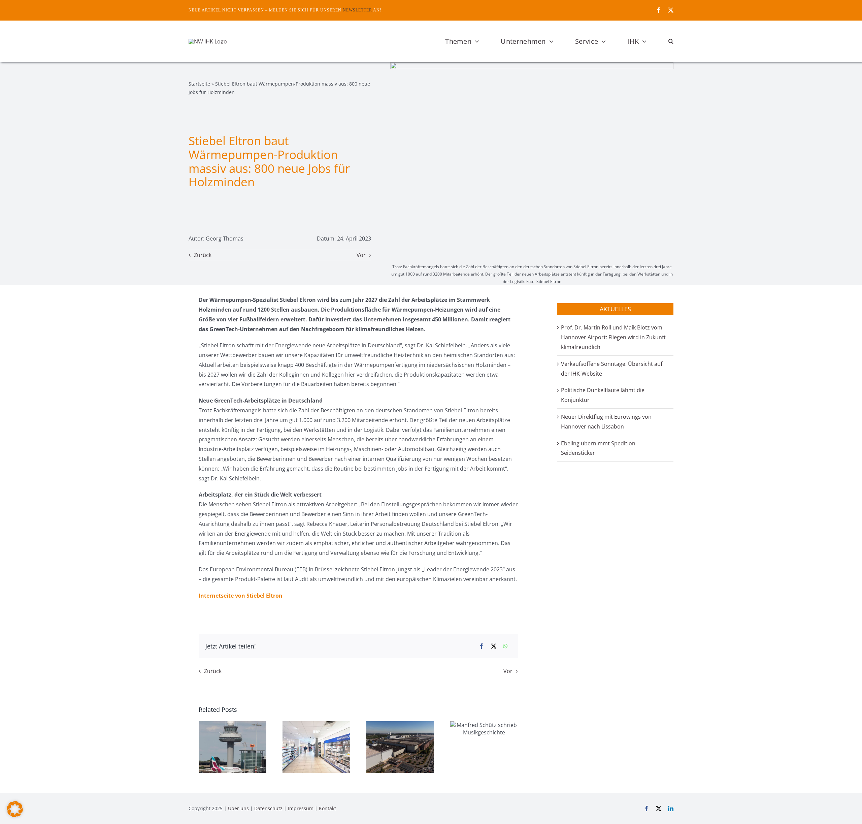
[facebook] (658, 10)
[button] (670, 41)
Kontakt (327, 808)
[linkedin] (670, 808)
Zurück (202, 255)
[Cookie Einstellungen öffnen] (15, 815)
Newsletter (357, 10)
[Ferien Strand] (208, 41)
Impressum (300, 808)
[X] (494, 646)
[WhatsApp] (505, 646)
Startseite (199, 84)
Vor (361, 255)
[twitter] (670, 10)
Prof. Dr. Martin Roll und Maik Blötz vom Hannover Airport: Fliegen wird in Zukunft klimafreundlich (613, 337)
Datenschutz (268, 808)
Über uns (238, 808)
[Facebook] (481, 646)
